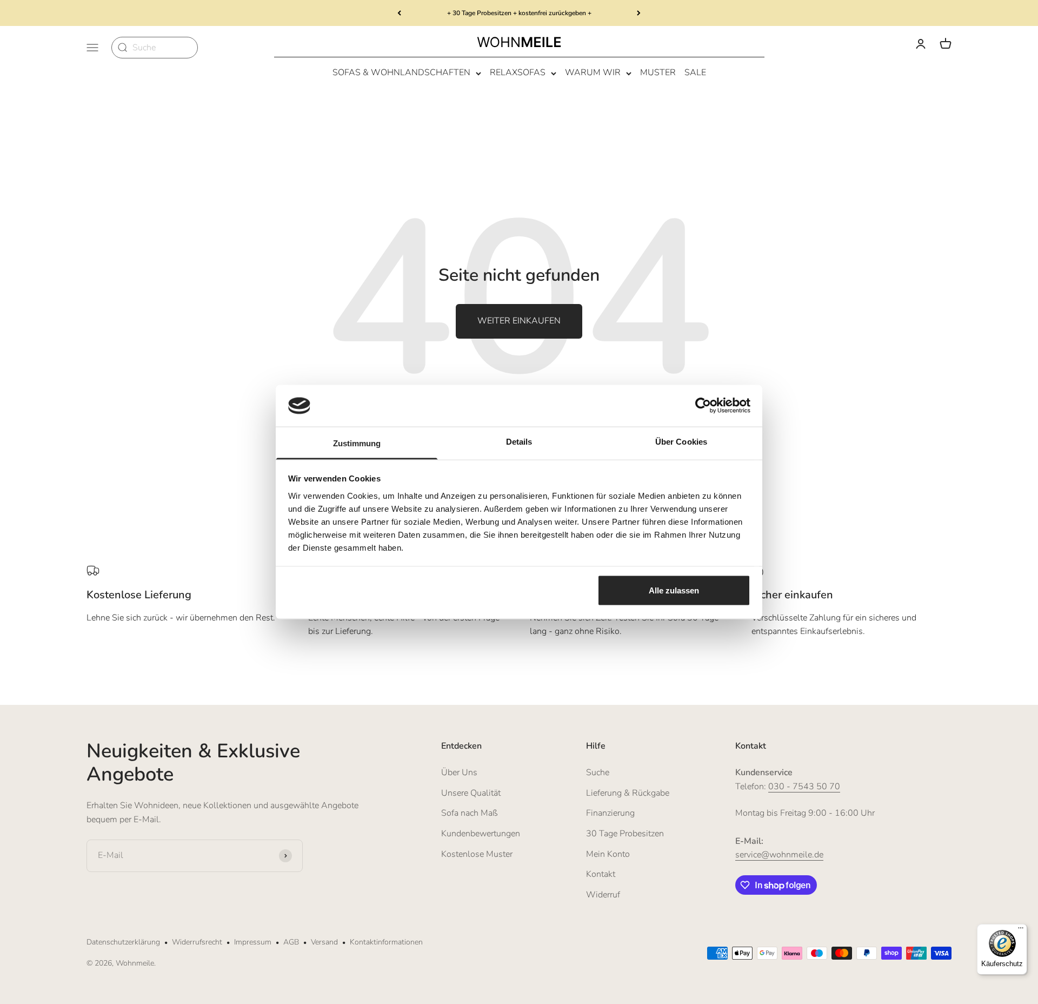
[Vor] (639, 13)
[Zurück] (399, 13)
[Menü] (1020, 930)
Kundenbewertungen (480, 834)
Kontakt (600, 874)
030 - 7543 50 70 (804, 786)
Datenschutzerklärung (123, 942)
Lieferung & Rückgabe (627, 793)
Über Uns (459, 772)
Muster (658, 73)
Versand (324, 942)
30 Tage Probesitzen (625, 834)
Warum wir (593, 73)
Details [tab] (519, 441)
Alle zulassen (674, 590)
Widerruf (603, 895)
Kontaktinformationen (386, 942)
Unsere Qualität (471, 793)
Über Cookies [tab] (681, 441)
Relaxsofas (517, 73)
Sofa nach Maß (469, 813)
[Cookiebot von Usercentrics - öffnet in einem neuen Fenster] (703, 406)
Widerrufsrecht (197, 942)
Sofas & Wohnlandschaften (401, 73)
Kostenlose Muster (477, 854)
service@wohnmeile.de (779, 855)
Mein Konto (608, 854)
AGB (291, 942)
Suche (597, 772)
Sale (695, 73)
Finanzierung (610, 813)
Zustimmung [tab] (357, 442)
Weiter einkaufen (519, 321)
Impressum (252, 942)
